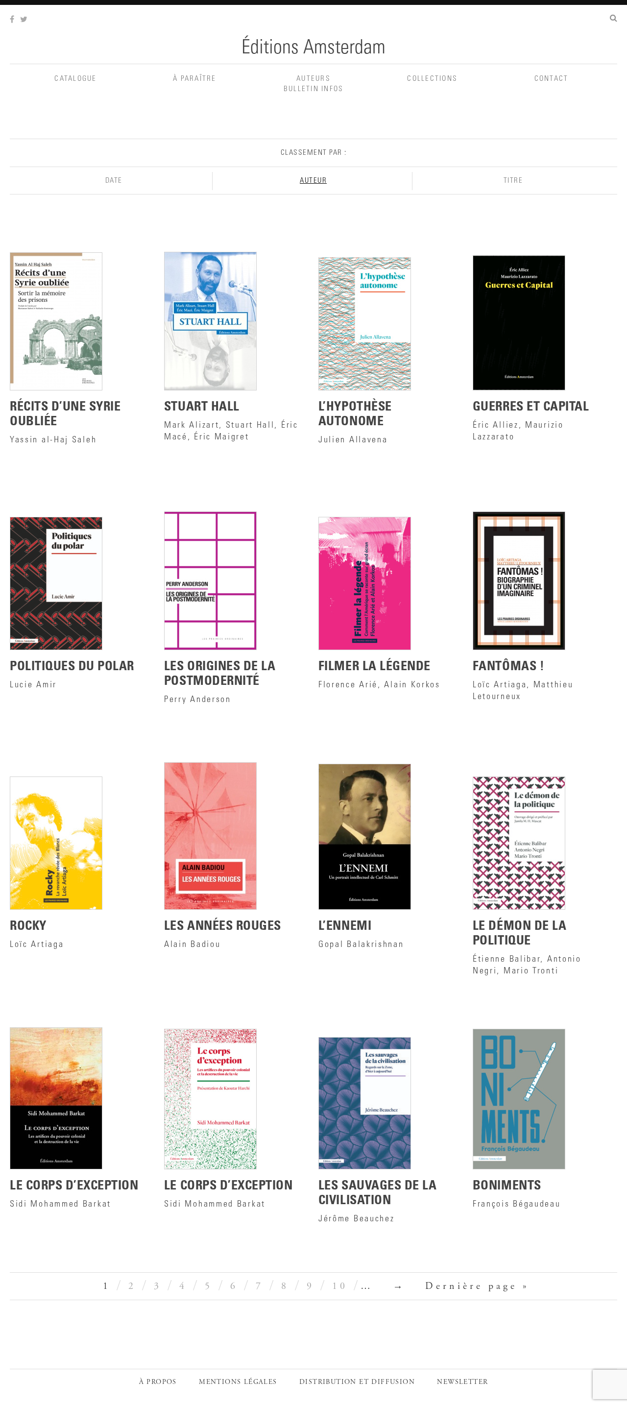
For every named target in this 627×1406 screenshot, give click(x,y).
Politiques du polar (72, 667)
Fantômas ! (508, 667)
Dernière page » (477, 1287)
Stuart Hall (202, 407)
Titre (513, 181)
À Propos (158, 1382)
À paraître (195, 79)
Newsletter (462, 1382)
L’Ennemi (344, 927)
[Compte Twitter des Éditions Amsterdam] (24, 20)
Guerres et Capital (531, 407)
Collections (432, 79)
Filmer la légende (374, 667)
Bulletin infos (314, 89)
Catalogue (75, 79)
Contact (551, 79)
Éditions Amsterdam (313, 49)
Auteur (313, 181)
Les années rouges (222, 927)
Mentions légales (238, 1382)
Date (113, 181)
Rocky (28, 927)
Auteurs (313, 79)
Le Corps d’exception (74, 1186)
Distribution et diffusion (357, 1382)
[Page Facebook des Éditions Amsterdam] (13, 20)
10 (340, 1287)
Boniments (507, 1186)
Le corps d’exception (228, 1186)
